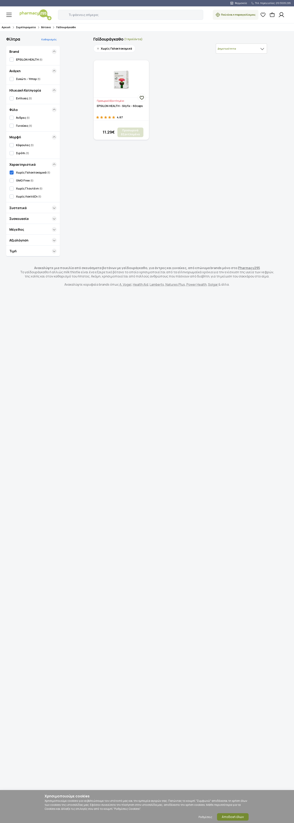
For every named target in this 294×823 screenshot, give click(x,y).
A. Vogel (125, 284)
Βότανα (46, 27)
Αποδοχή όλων (233, 817)
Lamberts (157, 284)
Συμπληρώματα (26, 27)
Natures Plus (175, 284)
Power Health (196, 284)
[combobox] (241, 49)
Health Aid (140, 284)
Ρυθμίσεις (205, 817)
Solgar (213, 284)
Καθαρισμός (49, 39)
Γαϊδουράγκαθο (66, 27)
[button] (61, 12)
